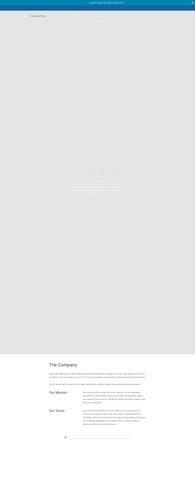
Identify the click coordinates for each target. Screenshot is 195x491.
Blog (109, 16)
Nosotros (87, 16)
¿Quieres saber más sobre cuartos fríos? (97, 3)
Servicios (99, 16)
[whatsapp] (100, 7)
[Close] (193, 3)
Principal (76, 16)
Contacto (118, 16)
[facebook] (95, 7)
